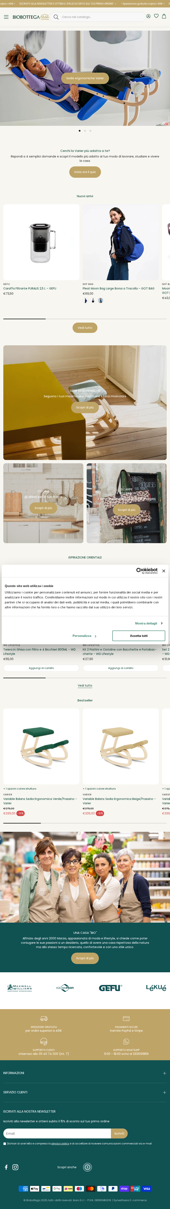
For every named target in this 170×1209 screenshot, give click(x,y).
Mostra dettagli (146, 623)
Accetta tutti (139, 636)
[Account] (148, 17)
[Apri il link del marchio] (41, 988)
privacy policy (60, 1143)
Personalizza (82, 636)
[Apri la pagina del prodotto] (41, 242)
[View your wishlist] (155, 16)
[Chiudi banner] (163, 570)
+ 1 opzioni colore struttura (19, 788)
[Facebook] (6, 1167)
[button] (98, 17)
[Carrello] (164, 17)
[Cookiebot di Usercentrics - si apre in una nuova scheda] (139, 571)
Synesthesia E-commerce (130, 1200)
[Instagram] (15, 1167)
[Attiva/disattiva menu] (6, 17)
